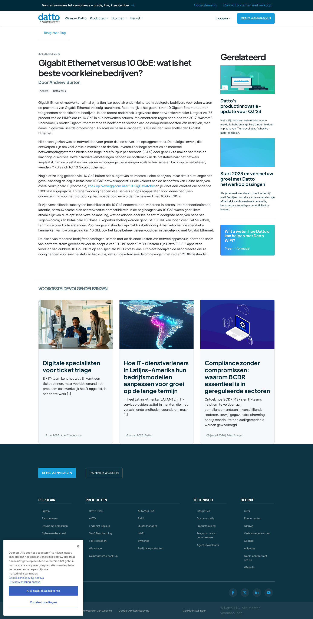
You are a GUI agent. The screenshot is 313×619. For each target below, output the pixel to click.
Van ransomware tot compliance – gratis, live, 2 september (85, 5)
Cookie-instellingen (194, 610)
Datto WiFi (59, 90)
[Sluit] (78, 546)
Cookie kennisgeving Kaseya (26, 577)
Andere (44, 90)
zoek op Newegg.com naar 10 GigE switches (121, 186)
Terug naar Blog (55, 33)
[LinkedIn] (257, 593)
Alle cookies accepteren (43, 590)
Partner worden (104, 473)
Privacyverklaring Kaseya (25, 581)
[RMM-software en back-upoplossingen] (49, 18)
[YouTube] (269, 593)
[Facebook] (233, 593)
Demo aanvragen (256, 18)
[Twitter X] (245, 593)
